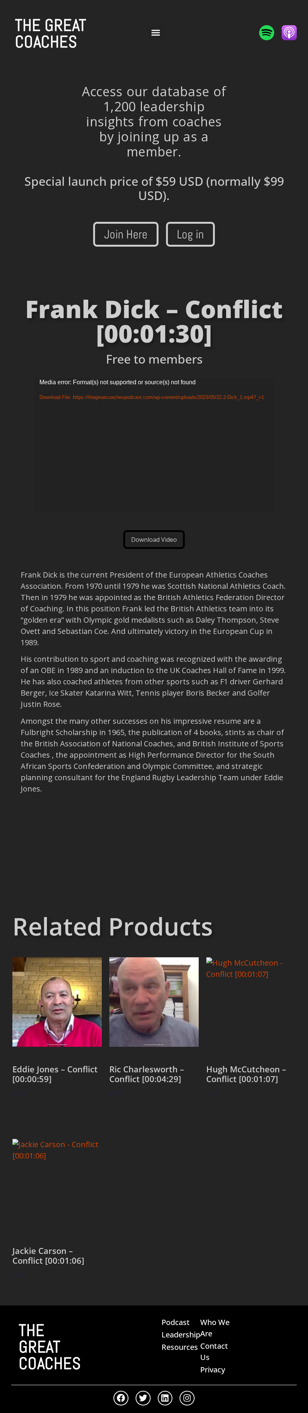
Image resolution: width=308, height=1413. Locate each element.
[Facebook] (120, 1398)
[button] (156, 33)
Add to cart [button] (37, 1115)
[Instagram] (187, 1398)
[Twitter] (143, 1398)
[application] (154, 445)
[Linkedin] (165, 1398)
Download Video (154, 539)
